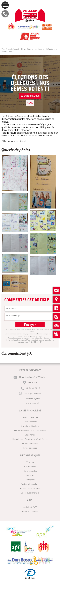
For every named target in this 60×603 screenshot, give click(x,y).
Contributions (30, 467)
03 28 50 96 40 (33, 388)
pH (38, 403)
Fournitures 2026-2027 (30, 488)
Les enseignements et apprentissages (30, 430)
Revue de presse (30, 448)
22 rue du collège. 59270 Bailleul (32, 377)
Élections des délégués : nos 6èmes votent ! (30, 88)
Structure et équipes (30, 426)
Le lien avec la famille (30, 493)
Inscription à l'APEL (30, 507)
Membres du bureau (30, 512)
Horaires (30, 475)
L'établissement (30, 422)
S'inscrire (30, 462)
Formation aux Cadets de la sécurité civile (30, 439)
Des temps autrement (30, 443)
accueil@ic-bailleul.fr (33, 393)
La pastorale (30, 435)
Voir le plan (32, 382)
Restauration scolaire (30, 484)
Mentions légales (33, 399)
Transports (30, 480)
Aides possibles (30, 471)
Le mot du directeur (30, 417)
